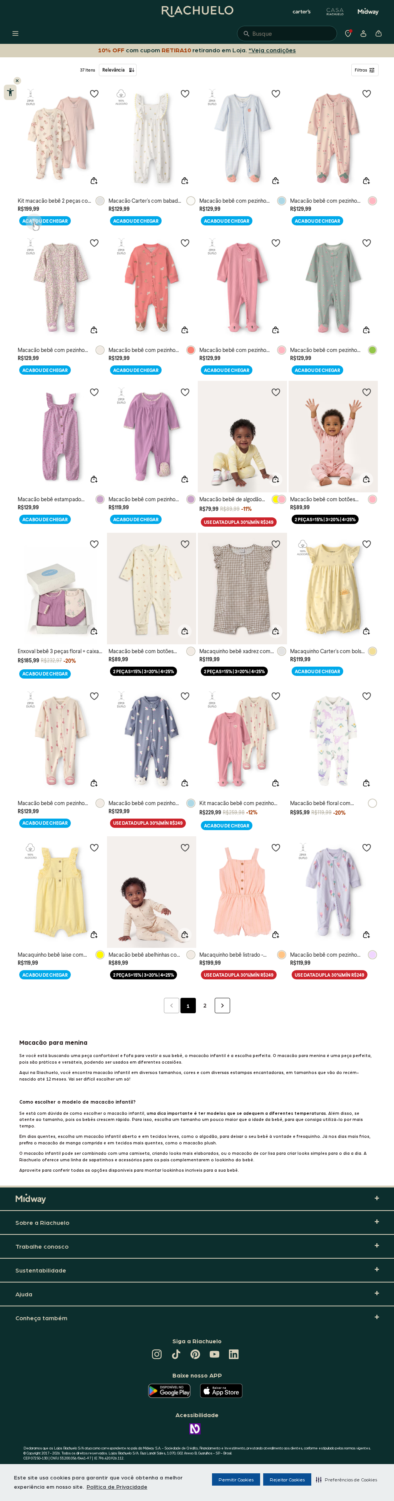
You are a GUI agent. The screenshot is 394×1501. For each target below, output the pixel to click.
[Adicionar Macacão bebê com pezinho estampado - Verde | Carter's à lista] (366, 242)
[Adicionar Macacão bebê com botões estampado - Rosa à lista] (366, 392)
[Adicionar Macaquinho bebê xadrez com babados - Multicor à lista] (276, 544)
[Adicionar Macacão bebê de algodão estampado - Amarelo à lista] (276, 392)
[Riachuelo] (197, 11)
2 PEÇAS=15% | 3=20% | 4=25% (325, 519)
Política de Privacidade (117, 1486)
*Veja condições (272, 50)
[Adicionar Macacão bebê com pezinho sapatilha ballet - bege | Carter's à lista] (94, 696)
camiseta (139, 1153)
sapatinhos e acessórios (115, 1159)
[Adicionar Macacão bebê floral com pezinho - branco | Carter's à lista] (366, 696)
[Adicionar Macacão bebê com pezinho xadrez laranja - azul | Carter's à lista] (276, 93)
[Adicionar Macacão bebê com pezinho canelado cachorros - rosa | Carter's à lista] (185, 242)
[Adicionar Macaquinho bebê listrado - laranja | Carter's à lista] (276, 847)
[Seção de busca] (287, 33)
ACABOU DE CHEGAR (45, 221)
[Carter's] (302, 11)
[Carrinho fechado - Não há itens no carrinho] (378, 33)
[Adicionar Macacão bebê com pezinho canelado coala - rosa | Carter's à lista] (276, 242)
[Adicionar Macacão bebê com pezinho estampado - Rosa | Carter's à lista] (366, 93)
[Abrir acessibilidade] (10, 92)
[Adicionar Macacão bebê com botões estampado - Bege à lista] (185, 544)
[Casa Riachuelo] (335, 11)
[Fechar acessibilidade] (17, 81)
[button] (346, 1479)
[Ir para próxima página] (222, 1005)
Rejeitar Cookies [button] (287, 1479)
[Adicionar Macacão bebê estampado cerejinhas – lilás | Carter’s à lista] (94, 392)
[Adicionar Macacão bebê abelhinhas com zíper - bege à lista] (185, 847)
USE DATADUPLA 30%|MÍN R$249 (239, 522)
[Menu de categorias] (15, 33)
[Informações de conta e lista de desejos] (363, 33)
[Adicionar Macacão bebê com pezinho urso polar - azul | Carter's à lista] (185, 696)
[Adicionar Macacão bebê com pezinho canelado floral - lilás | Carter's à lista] (185, 392)
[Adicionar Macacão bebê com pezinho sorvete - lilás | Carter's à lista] (366, 847)
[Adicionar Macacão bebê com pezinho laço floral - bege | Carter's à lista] (94, 242)
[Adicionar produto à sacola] (94, 180)
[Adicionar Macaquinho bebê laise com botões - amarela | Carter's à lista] (94, 847)
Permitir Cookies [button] (236, 1479)
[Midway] (368, 11)
